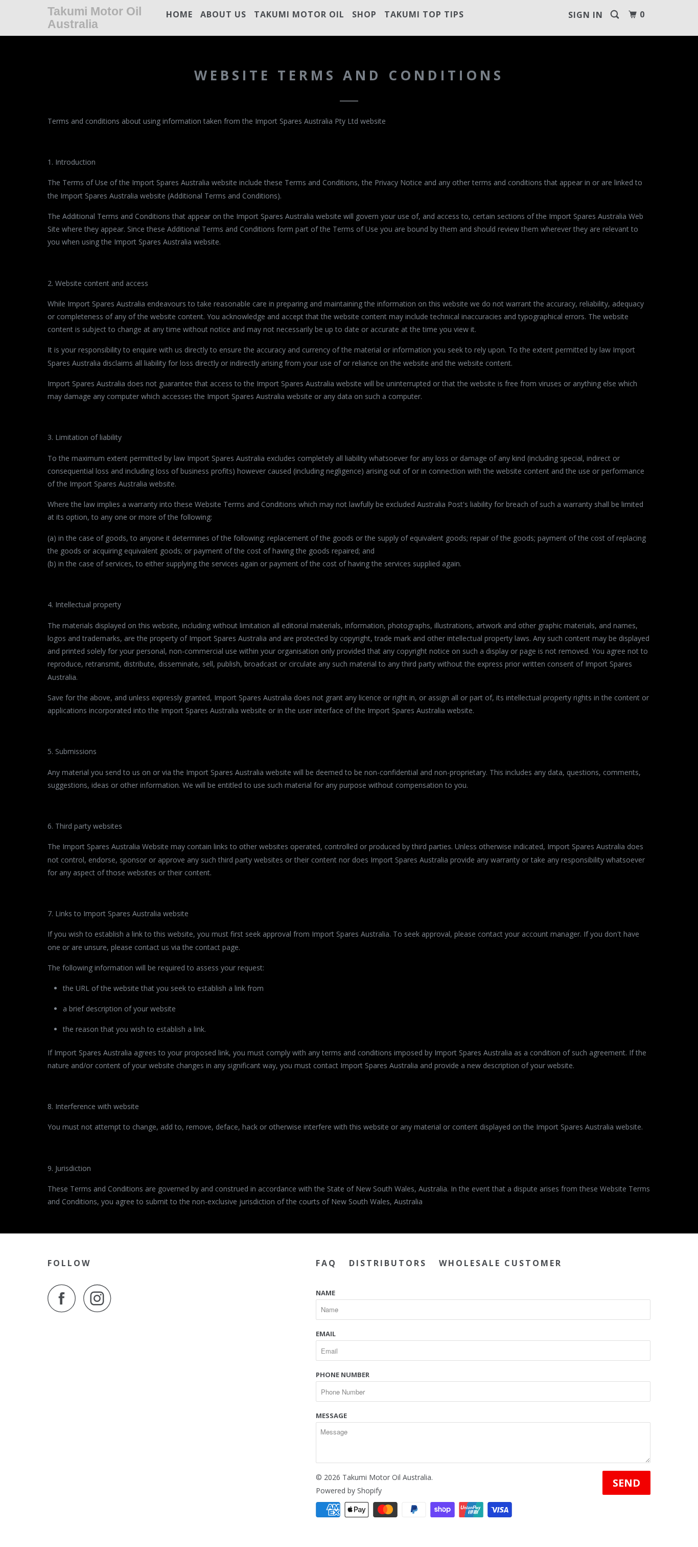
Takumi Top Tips (424, 14)
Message (331, 1415)
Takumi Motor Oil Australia (95, 18)
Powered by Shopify (349, 1490)
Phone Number (342, 1374)
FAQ (326, 1263)
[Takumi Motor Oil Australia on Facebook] (64, 1298)
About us (223, 14)
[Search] (616, 14)
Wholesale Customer (500, 1263)
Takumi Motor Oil (299, 14)
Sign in (585, 14)
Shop (364, 14)
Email (326, 1333)
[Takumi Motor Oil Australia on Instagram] (100, 1298)
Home (179, 14)
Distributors (388, 1263)
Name (325, 1292)
